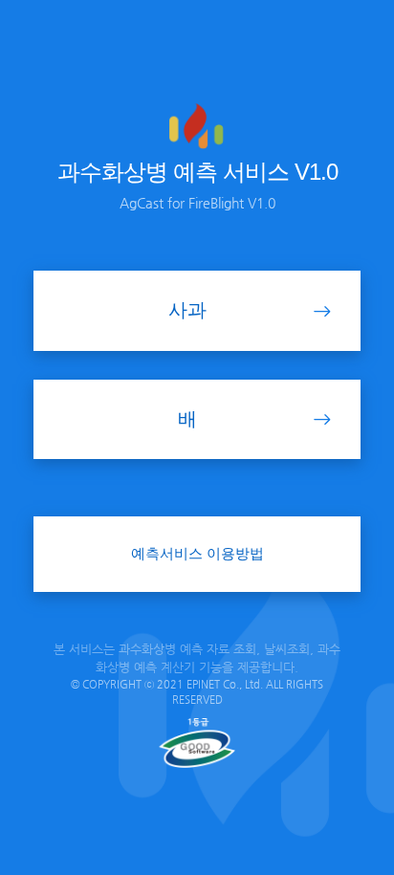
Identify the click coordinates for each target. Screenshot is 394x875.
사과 (187, 309)
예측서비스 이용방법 (197, 553)
